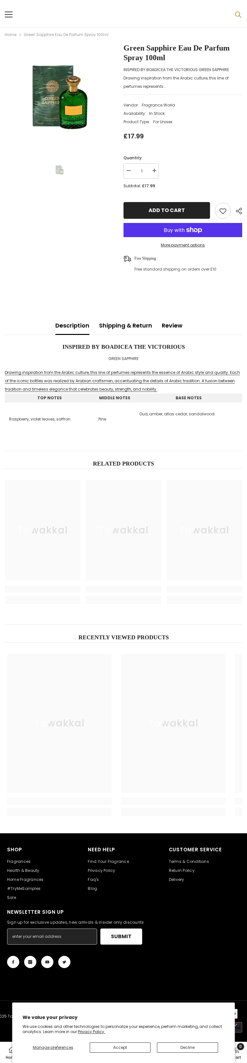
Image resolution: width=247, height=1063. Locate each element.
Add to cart (165, 210)
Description (72, 325)
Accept (120, 1047)
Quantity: (133, 158)
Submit (121, 936)
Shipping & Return (125, 325)
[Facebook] (13, 962)
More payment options (183, 245)
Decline (187, 1047)
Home (10, 34)
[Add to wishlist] (223, 211)
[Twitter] (64, 962)
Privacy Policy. (91, 1031)
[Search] (238, 15)
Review (172, 325)
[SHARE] (236, 211)
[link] (42, 589)
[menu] (9, 14)
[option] (59, 97)
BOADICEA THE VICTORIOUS (143, 347)
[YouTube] (47, 962)
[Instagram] (30, 962)
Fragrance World (158, 105)
